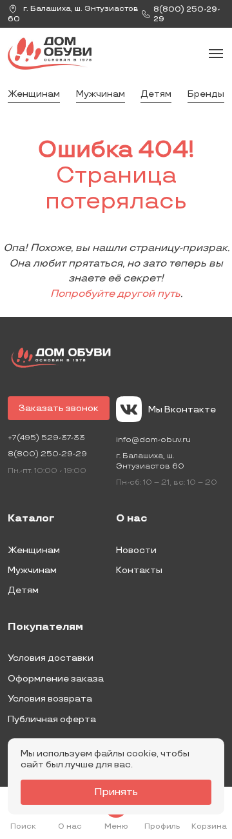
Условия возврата (50, 698)
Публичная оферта (52, 719)
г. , (73, 14)
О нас (132, 519)
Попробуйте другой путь (115, 294)
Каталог (31, 519)
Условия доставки (50, 658)
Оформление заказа (56, 678)
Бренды (206, 93)
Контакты (139, 570)
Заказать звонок (59, 408)
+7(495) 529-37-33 (46, 438)
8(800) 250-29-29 (47, 454)
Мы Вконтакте (182, 409)
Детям (155, 93)
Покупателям (45, 627)
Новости (136, 550)
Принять (116, 792)
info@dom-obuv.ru (153, 440)
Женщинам (34, 93)
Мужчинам (100, 93)
